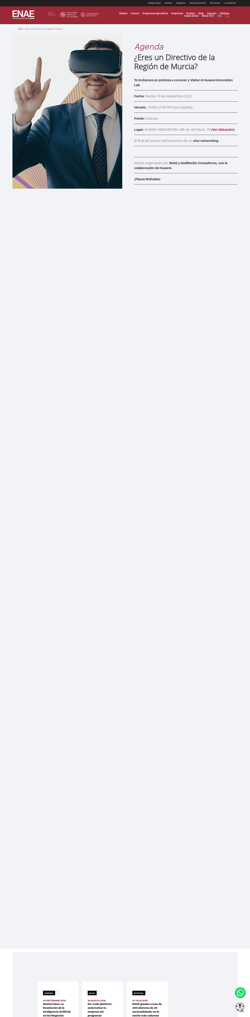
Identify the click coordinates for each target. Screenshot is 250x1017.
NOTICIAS (138, 993)
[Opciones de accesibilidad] (240, 1007)
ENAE (20, 28)
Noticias (224, 13)
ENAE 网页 (208, 15)
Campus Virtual (154, 3)
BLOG (92, 993)
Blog (201, 13)
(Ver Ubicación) (223, 129)
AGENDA (48, 993)
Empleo (190, 13)
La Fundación (230, 3)
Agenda (212, 13)
